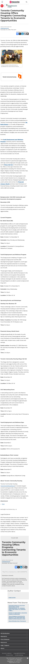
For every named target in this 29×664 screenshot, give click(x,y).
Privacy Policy (9, 655)
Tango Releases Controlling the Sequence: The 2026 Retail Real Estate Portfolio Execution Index (17, 617)
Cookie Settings (19, 655)
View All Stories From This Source (17, 621)
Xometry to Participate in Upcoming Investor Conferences (18, 613)
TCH (3, 504)
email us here (12, 597)
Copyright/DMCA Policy (19, 653)
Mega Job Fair (8, 164)
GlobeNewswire (4, 28)
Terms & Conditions (6, 653)
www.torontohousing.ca (8, 486)
